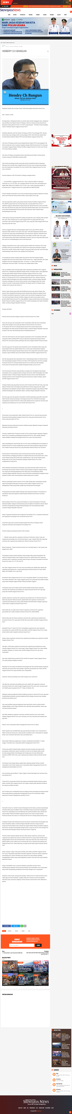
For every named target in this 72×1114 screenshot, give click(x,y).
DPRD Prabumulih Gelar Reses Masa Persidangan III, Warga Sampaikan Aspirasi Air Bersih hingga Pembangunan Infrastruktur (66, 303)
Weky (57, 1073)
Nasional (23, 931)
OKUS (52, 1108)
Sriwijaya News (39, 1111)
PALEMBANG (47, 1108)
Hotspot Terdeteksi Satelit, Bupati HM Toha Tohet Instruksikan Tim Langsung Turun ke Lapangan (33, 6)
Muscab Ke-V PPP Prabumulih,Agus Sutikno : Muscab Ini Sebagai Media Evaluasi (66, 274)
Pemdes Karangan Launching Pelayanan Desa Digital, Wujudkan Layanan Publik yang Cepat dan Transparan (66, 282)
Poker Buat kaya (59, 1083)
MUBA (24, 1108)
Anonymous (58, 1079)
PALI (37, 1108)
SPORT (65, 15)
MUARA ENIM (41, 1108)
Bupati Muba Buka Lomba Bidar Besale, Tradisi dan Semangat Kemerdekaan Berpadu (40, 970)
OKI (27, 1108)
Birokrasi (9, 931)
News (29, 931)
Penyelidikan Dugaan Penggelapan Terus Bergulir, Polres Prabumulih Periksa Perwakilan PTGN (40, 982)
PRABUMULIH (32, 1108)
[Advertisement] (25, 893)
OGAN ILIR (20, 1108)
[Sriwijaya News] (36, 1105)
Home (9, 15)
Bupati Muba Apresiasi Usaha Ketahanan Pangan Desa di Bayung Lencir (25, 983)
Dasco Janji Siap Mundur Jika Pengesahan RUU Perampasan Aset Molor (9, 983)
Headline (16, 931)
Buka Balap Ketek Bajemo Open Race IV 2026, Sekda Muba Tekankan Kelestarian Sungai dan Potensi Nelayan (66, 296)
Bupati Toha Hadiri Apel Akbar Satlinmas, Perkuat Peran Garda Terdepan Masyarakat (25, 970)
